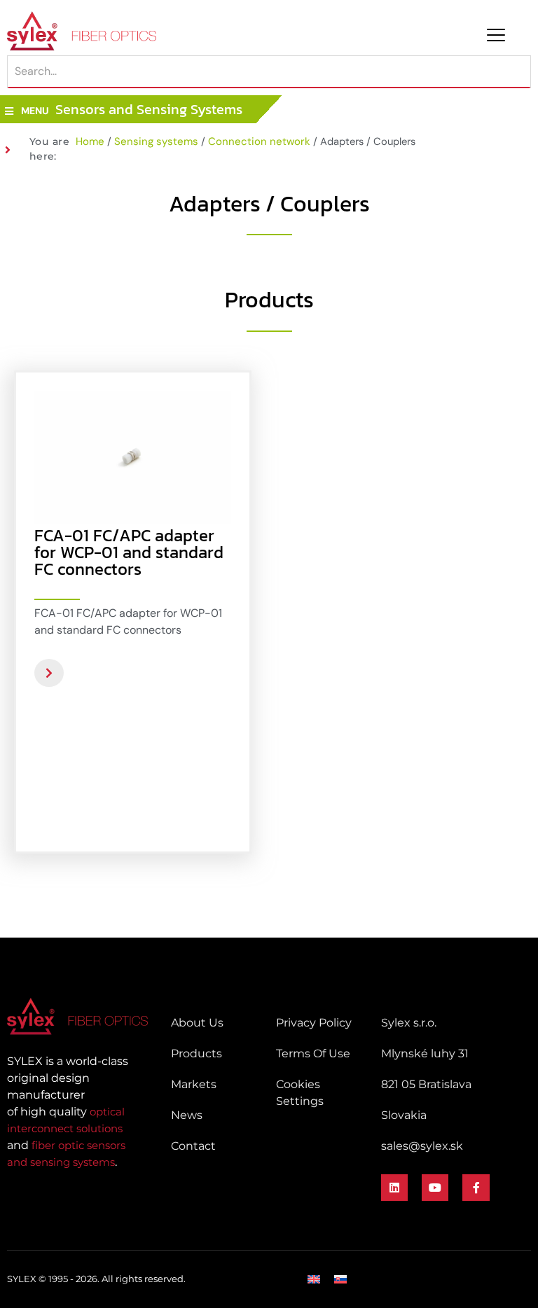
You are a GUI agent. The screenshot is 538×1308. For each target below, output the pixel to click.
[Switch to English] (314, 1279)
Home (90, 141)
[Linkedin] (394, 1187)
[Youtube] (435, 1187)
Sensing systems (156, 141)
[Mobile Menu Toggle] (496, 35)
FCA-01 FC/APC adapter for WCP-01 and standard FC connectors (128, 552)
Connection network (259, 141)
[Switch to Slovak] (340, 1279)
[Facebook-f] (475, 1187)
